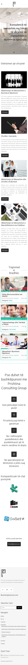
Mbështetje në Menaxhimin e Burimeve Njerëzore (14, 629)
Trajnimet (3, 622)
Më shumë (5, 112)
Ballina (2, 616)
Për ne (2, 619)
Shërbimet (3, 625)
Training (3, 643)
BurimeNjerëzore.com (14, 544)
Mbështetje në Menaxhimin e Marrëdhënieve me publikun (14, 635)
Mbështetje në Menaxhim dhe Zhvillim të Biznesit (14, 626)
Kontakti (3, 641)
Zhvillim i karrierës (6, 632)
